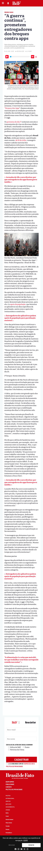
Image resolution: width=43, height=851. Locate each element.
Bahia (7, 813)
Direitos (8, 801)
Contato (9, 787)
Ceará (7, 816)
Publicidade (10, 784)
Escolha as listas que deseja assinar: (19, 745)
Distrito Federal (9, 819)
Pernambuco (9, 832)
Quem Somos (10, 782)
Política (8, 795)
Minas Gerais (9, 822)
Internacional (10, 798)
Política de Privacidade (14, 789)
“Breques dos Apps (11, 108)
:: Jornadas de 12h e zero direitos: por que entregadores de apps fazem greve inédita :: (20, 179)
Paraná (7, 829)
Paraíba (8, 826)
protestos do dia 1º (14, 121)
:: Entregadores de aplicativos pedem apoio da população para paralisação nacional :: (20, 317)
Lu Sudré (29, 51)
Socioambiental (10, 807)
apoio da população (18, 304)
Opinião (8, 810)
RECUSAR (12, 845)
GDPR (25, 840)
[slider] (20, 57)
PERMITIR (31, 845)
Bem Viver (8, 804)
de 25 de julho (21, 140)
